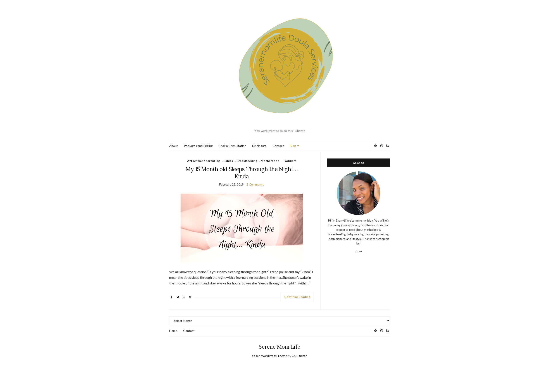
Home (173, 330)
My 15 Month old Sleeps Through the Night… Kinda (242, 172)
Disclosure (259, 146)
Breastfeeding (246, 161)
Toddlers (289, 161)
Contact (278, 146)
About (173, 146)
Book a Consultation (232, 146)
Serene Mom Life (279, 346)
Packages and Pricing (198, 146)
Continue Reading (297, 297)
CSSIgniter (299, 356)
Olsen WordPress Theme (269, 356)
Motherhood (270, 161)
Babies (228, 161)
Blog (293, 146)
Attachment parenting (203, 161)
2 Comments (255, 184)
